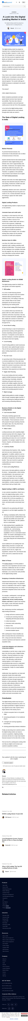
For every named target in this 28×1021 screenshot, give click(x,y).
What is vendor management (8, 939)
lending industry (8, 563)
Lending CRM (5, 920)
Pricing (5, 905)
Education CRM (6, 915)
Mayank (4, 776)
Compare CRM (6, 947)
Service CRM (5, 887)
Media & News (5, 970)
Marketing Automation (7, 888)
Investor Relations (6, 968)
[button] (24, 2)
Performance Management (8, 894)
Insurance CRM (6, 917)
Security (4, 964)
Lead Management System (8, 896)
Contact (4, 974)
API (3, 900)
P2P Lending (7, 289)
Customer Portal (6, 892)
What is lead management (8, 937)
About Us (4, 958)
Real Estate (5, 922)
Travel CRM (5, 926)
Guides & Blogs (6, 945)
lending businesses (13, 175)
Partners (4, 960)
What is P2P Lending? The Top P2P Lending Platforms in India (14, 861)
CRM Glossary (6, 949)
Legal (4, 962)
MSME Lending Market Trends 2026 (14, 808)
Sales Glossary (6, 951)
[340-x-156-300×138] (8, 2)
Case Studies (5, 943)
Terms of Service (6, 966)
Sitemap (4, 975)
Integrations (5, 898)
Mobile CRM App (6, 890)
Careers (4, 972)
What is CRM (5, 935)
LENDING (14, 12)
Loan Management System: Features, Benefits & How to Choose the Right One (14, 834)
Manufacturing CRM (7, 928)
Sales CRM (5, 885)
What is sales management (8, 941)
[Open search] (24, 6)
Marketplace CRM (6, 924)
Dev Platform (5, 902)
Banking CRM (5, 919)
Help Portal (5, 903)
